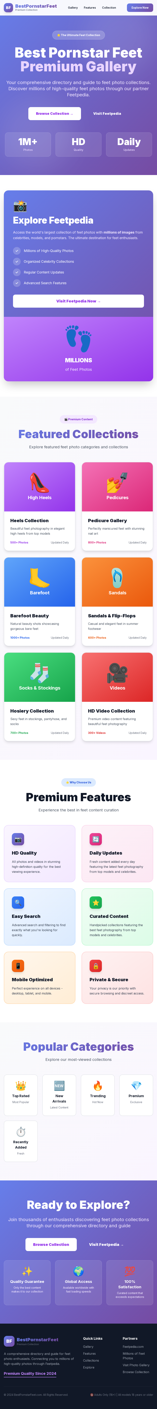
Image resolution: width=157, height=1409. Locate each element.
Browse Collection (51, 1244)
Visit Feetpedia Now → (78, 301)
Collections (91, 1360)
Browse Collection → (54, 113)
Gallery (73, 7)
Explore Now (140, 7)
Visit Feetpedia (107, 113)
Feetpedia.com (133, 1347)
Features (90, 7)
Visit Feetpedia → (106, 1244)
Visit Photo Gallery (136, 1365)
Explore (88, 1367)
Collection (109, 7)
